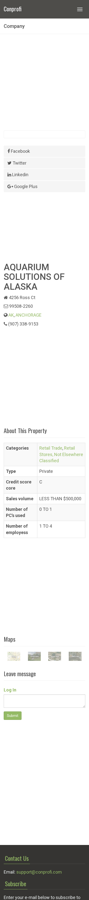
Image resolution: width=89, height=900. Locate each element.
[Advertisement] (44, 82)
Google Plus (25, 186)
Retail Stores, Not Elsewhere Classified (61, 454)
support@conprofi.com (39, 872)
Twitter (19, 163)
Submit (12, 716)
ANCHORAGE (29, 315)
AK (11, 315)
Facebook (20, 151)
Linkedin (19, 174)
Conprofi (13, 8)
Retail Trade (50, 448)
